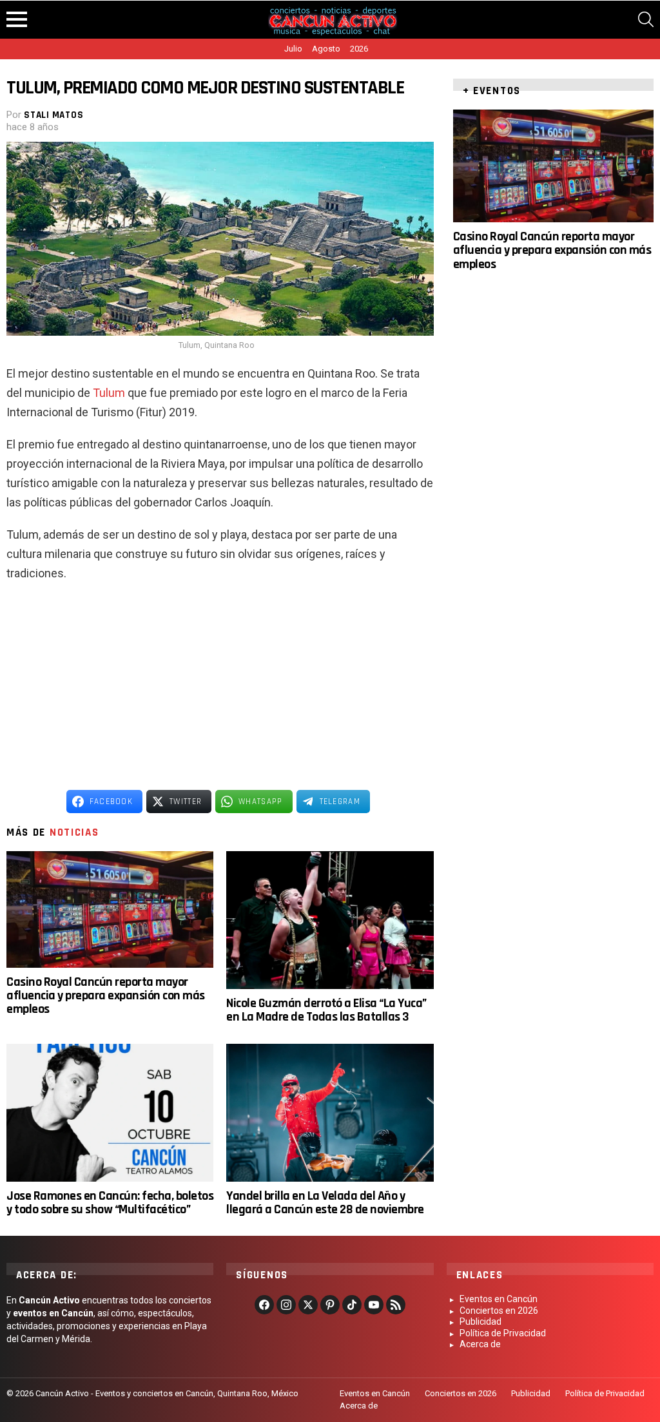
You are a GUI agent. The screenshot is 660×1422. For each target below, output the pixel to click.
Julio (293, 48)
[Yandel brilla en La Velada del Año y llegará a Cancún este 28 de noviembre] (329, 1113)
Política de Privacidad (503, 1333)
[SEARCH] (646, 19)
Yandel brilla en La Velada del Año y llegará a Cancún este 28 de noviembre (325, 1202)
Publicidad (480, 1321)
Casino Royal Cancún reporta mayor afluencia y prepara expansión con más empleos (105, 996)
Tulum (109, 392)
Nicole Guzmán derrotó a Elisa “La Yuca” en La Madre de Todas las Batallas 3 (326, 1010)
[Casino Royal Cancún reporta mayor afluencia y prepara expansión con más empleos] (109, 909)
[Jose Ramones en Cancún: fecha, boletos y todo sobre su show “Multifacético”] (109, 1113)
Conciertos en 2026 (499, 1310)
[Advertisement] (219, 686)
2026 (359, 48)
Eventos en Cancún (499, 1299)
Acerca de (480, 1344)
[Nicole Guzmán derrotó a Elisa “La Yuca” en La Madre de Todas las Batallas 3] (329, 920)
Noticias (74, 832)
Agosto (326, 48)
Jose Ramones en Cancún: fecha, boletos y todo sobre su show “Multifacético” (109, 1202)
